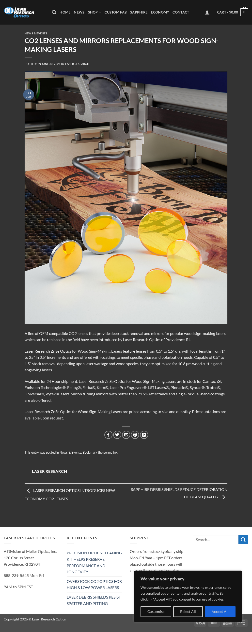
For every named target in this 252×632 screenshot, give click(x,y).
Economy (160, 12)
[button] (207, 12)
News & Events (36, 33)
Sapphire (138, 12)
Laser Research (77, 63)
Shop (93, 12)
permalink (110, 452)
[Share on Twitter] (117, 435)
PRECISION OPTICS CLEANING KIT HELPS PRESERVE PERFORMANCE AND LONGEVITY (94, 562)
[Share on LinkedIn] (144, 435)
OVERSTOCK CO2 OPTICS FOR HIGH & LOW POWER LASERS (94, 584)
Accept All (220, 611)
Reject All (188, 611)
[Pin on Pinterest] (135, 435)
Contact (181, 12)
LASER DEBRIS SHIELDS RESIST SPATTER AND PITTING (94, 600)
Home (65, 12)
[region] (188, 596)
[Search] (54, 12)
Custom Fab (116, 12)
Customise (156, 611)
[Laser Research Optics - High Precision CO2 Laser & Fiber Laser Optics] (24, 12)
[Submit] (243, 539)
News (79, 12)
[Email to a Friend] (126, 435)
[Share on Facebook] (108, 435)
